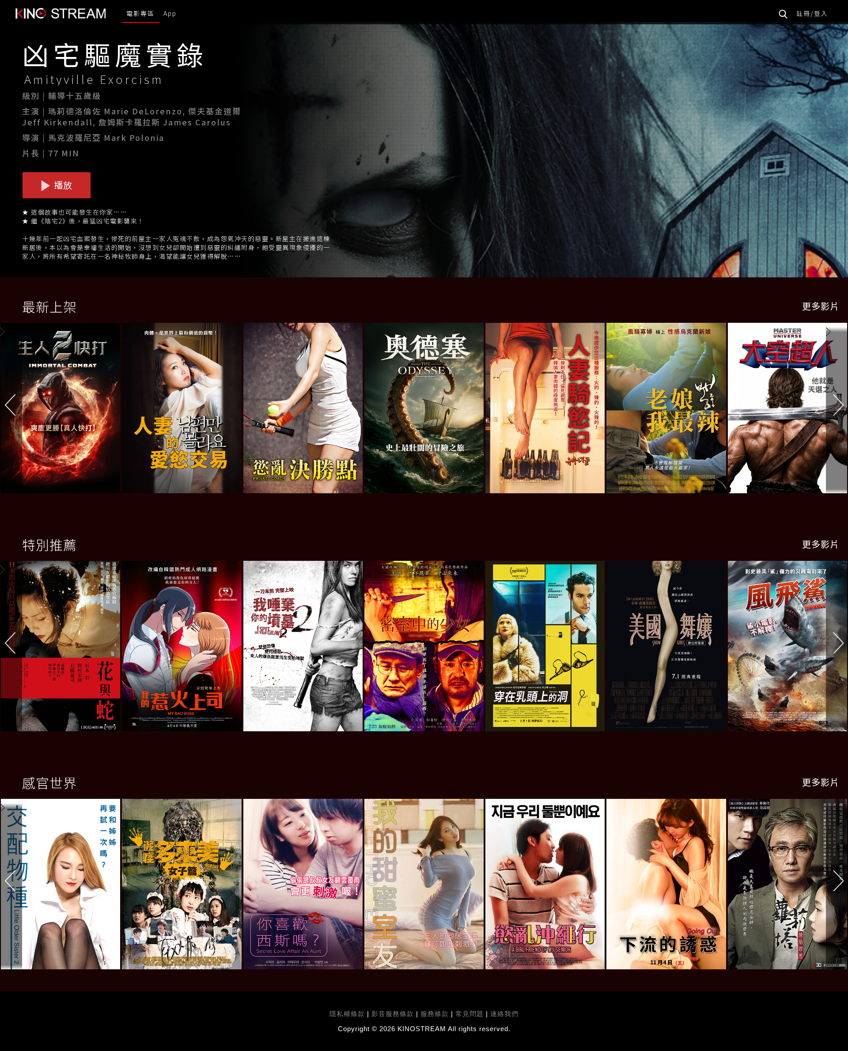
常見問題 (469, 1013)
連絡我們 (504, 1013)
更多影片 (820, 305)
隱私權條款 (347, 1013)
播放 (62, 184)
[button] (837, 410)
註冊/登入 (812, 13)
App (170, 13)
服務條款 (435, 1013)
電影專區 (140, 13)
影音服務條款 (392, 1013)
